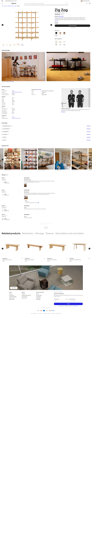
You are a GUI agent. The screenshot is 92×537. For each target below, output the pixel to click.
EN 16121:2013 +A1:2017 (16, 118)
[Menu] (2, 3)
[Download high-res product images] (22, 45)
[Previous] (2, 25)
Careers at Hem (12, 298)
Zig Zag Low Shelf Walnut (10, 81)
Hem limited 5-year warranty (17, 92)
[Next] (51, 25)
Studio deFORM (61, 16)
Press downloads (39, 295)
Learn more (14, 287)
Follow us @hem (11, 299)
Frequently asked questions (26, 295)
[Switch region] (3, 0)
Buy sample (39, 89)
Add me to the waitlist (72, 25)
